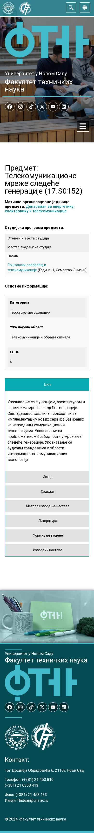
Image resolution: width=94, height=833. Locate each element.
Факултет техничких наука (39, 85)
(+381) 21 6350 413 (21, 785)
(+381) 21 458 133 (31, 794)
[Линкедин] (64, 106)
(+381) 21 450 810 (38, 779)
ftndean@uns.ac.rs (32, 800)
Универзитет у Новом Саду (36, 73)
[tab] (47, 385)
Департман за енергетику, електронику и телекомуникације (39, 208)
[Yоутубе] (53, 106)
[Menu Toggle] (83, 126)
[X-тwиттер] (42, 106)
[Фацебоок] (9, 106)
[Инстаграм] (20, 106)
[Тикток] (31, 106)
